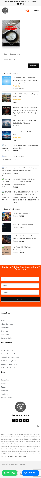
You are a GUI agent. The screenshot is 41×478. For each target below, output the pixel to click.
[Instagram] (16, 420)
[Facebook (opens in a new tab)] (20, 4)
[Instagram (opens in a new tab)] (23, 4)
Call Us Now (31, 473)
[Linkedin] (27, 420)
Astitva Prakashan (7, 434)
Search (33, 65)
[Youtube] (20, 420)
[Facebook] (13, 420)
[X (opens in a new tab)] (18, 4)
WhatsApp (10, 473)
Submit (20, 299)
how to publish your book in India (15, 456)
